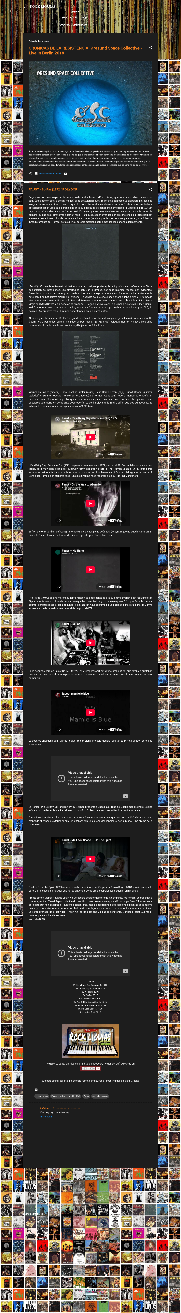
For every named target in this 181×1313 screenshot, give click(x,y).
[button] (150, 48)
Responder (46, 1117)
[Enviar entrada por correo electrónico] (65, 174)
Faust (86, 1096)
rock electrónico (100, 1096)
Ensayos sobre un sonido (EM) (65, 1096)
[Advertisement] (90, 1190)
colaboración (42, 1096)
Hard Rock (69, 17)
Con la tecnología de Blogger (92, 1291)
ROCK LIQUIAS (43, 6)
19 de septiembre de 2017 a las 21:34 (65, 1108)
